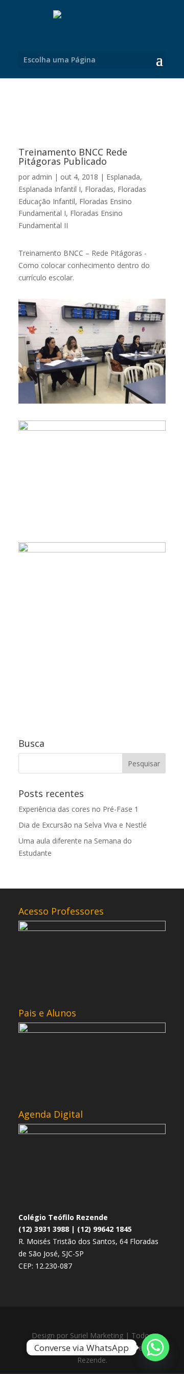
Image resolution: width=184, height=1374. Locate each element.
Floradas (99, 189)
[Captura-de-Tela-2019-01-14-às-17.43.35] (92, 403)
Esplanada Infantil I (49, 189)
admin (42, 177)
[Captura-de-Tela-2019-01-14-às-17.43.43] (92, 524)
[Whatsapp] (155, 1347)
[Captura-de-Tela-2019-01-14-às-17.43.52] (92, 646)
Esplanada (123, 177)
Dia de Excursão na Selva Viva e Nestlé (82, 825)
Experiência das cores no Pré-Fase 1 (78, 809)
